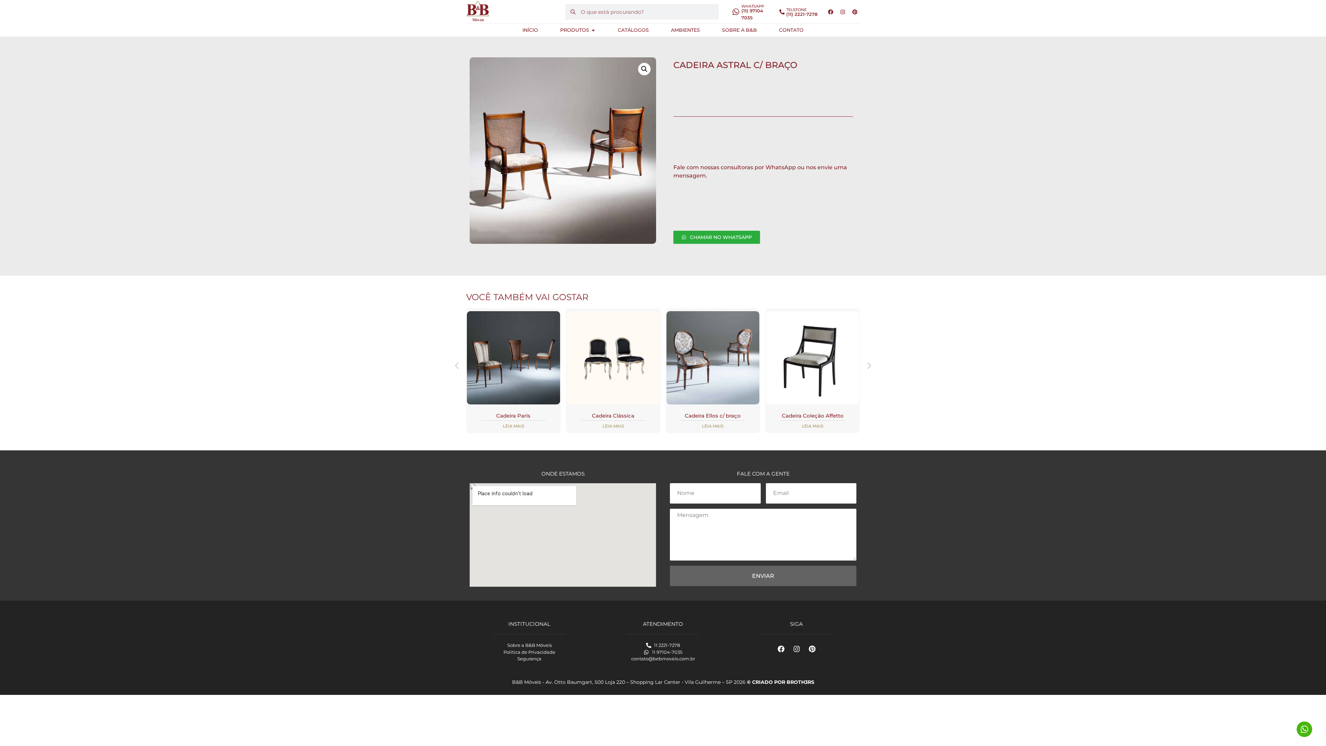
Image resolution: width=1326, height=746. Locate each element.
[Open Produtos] (593, 30)
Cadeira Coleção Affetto (813, 415)
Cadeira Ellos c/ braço (713, 415)
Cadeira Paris (513, 415)
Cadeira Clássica (613, 415)
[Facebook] (830, 12)
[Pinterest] (854, 12)
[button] (644, 69)
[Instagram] (842, 12)
